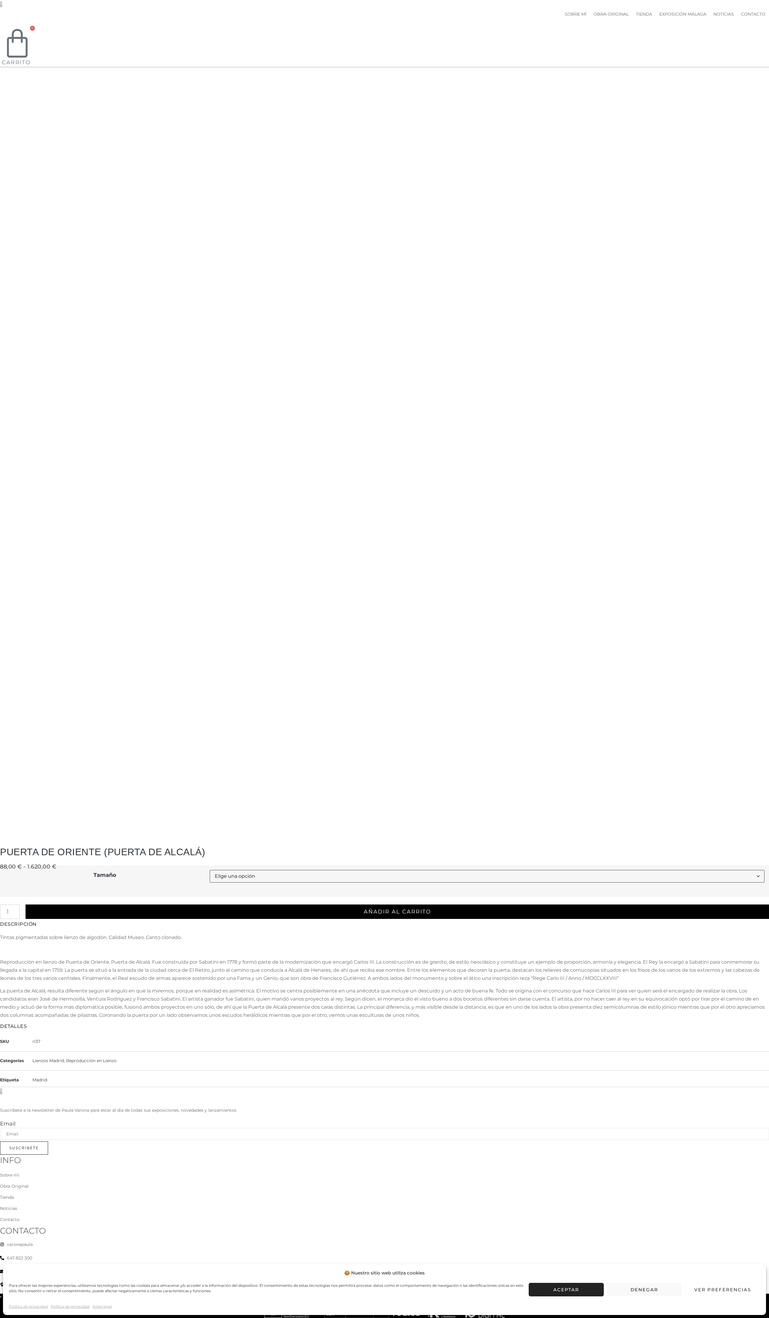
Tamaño (104, 875)
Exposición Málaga (682, 14)
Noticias (723, 14)
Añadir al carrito (397, 911)
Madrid (39, 1080)
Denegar (644, 1289)
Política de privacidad (28, 1306)
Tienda (644, 14)
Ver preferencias (722, 1289)
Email (8, 1123)
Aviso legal (102, 1306)
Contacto (753, 14)
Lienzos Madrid (48, 1060)
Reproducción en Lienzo (91, 1060)
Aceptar (566, 1289)
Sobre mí (575, 14)
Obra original (611, 14)
